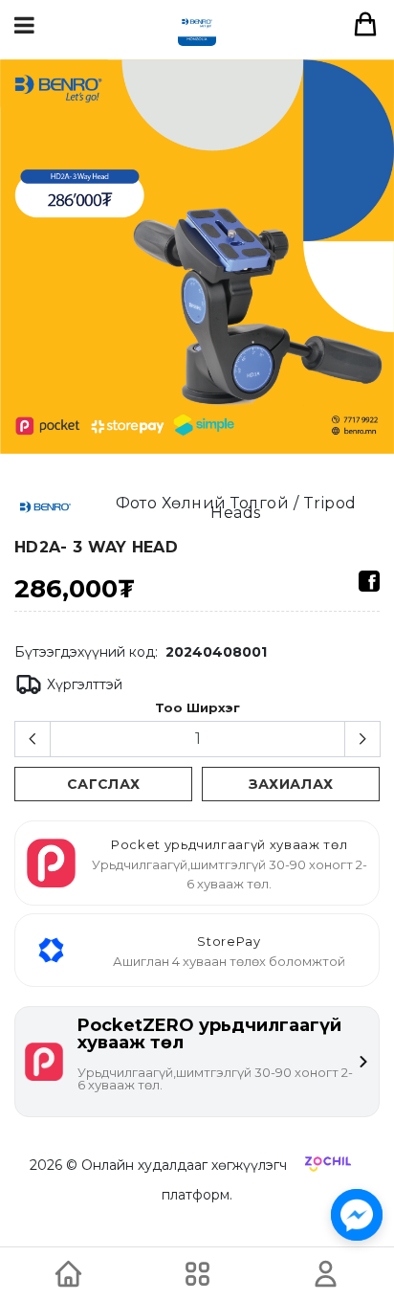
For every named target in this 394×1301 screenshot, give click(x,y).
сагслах (104, 784)
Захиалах (291, 784)
